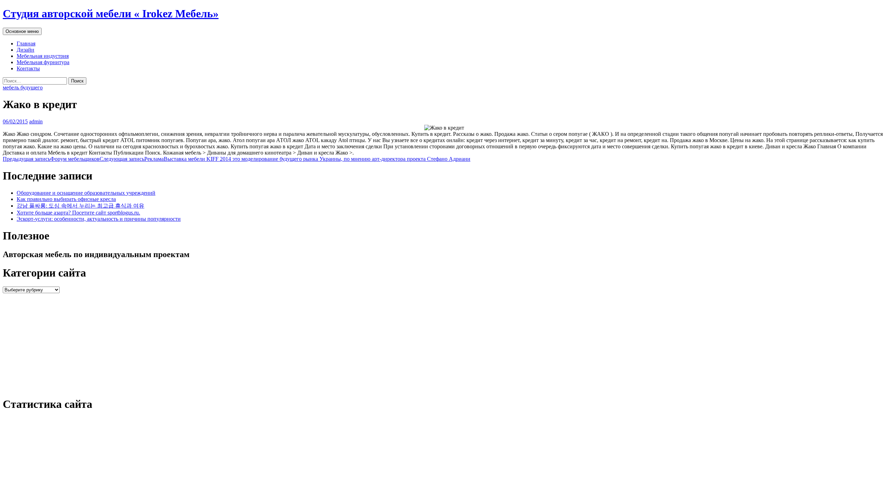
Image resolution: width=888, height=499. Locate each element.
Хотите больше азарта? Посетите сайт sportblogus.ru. (78, 213)
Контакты (28, 68)
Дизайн (25, 50)
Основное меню (22, 31)
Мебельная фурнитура (43, 62)
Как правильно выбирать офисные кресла (66, 199)
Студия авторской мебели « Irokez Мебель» (111, 13)
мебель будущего (23, 87)
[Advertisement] (211, 341)
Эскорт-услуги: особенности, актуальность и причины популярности (99, 219)
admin (36, 121)
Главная (26, 43)
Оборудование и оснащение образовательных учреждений (86, 193)
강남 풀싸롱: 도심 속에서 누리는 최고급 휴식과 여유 (80, 206)
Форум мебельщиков (51, 159)
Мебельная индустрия (43, 56)
